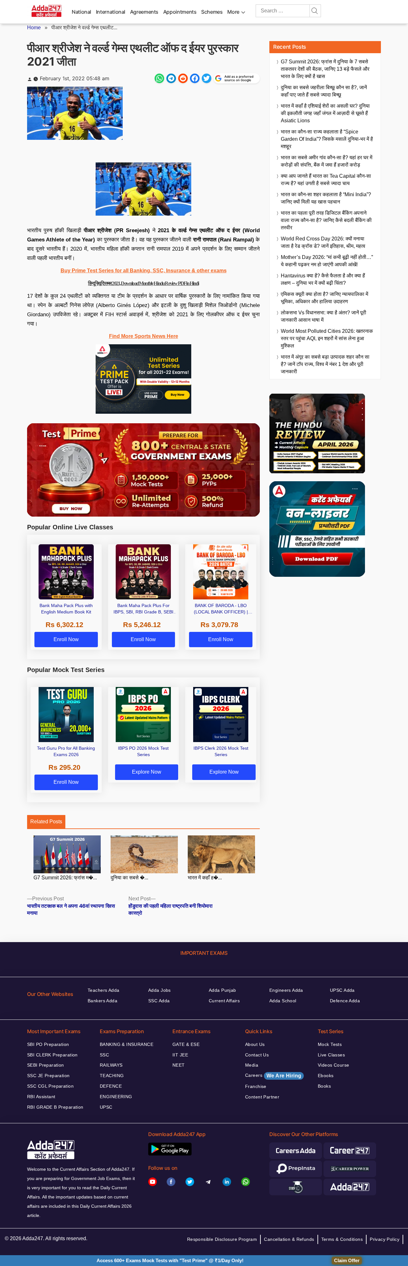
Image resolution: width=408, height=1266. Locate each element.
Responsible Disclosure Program (222, 1239)
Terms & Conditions (342, 1239)
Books (324, 1086)
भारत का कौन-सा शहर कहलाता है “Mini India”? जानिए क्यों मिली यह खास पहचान (326, 198)
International (110, 12)
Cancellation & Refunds (289, 1239)
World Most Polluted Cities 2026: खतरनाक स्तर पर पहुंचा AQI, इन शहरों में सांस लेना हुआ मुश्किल (327, 338)
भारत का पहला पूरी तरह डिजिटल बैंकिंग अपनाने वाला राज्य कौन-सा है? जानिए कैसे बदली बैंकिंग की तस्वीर (326, 220)
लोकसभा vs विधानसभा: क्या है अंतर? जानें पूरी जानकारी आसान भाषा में (323, 316)
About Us (255, 1044)
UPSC (106, 1107)
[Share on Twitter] (206, 78)
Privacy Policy (384, 1239)
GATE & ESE (186, 1044)
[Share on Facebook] (195, 78)
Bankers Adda (102, 1000)
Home (34, 27)
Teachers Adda (103, 990)
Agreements (144, 12)
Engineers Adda (286, 990)
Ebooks (326, 1075)
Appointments (180, 12)
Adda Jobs (159, 990)
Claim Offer (347, 1260)
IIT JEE (180, 1054)
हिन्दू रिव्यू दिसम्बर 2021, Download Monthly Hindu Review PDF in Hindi (143, 283)
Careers (273, 1075)
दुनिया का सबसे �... (129, 877)
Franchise (255, 1086)
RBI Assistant (41, 1096)
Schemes (211, 12)
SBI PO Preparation (48, 1044)
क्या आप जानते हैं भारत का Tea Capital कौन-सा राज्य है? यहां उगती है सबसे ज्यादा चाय (326, 179)
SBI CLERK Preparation (52, 1054)
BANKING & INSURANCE (126, 1044)
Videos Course (333, 1065)
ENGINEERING (116, 1096)
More (233, 12)
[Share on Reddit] (183, 78)
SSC (104, 1054)
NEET (178, 1065)
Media (251, 1065)
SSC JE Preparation (48, 1075)
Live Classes (331, 1054)
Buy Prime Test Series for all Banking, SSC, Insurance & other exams (144, 270)
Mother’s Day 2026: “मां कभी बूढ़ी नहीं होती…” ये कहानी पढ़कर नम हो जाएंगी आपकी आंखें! (327, 260)
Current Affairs (224, 1000)
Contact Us (257, 1054)
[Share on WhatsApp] (159, 78)
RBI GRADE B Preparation (55, 1107)
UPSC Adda (342, 990)
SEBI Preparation (45, 1065)
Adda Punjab (222, 990)
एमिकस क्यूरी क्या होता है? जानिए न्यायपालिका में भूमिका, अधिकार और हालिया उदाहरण (324, 297)
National (81, 12)
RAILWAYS (111, 1065)
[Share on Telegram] (171, 78)
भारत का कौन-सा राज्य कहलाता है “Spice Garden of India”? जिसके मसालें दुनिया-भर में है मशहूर (327, 139)
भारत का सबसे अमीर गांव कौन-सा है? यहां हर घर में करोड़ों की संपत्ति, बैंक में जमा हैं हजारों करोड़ (326, 161)
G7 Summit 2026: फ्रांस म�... (65, 877)
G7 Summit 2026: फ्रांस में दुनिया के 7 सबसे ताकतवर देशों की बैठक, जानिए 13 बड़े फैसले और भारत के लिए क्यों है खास (325, 69)
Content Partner (262, 1096)
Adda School (282, 1000)
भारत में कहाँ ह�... (205, 877)
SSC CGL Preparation (50, 1086)
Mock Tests (330, 1044)
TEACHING (112, 1075)
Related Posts (46, 821)
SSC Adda (159, 1000)
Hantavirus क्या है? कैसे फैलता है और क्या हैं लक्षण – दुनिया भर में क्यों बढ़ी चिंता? (323, 279)
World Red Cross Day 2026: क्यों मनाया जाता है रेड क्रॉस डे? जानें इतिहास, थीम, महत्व (323, 242)
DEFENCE (111, 1086)
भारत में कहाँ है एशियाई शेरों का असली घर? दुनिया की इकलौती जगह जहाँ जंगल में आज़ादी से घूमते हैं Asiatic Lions (325, 113)
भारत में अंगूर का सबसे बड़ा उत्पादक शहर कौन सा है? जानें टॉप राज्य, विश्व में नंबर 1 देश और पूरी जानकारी (325, 364)
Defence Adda (345, 1000)
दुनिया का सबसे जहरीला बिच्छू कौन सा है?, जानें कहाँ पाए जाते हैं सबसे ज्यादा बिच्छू (324, 91)
